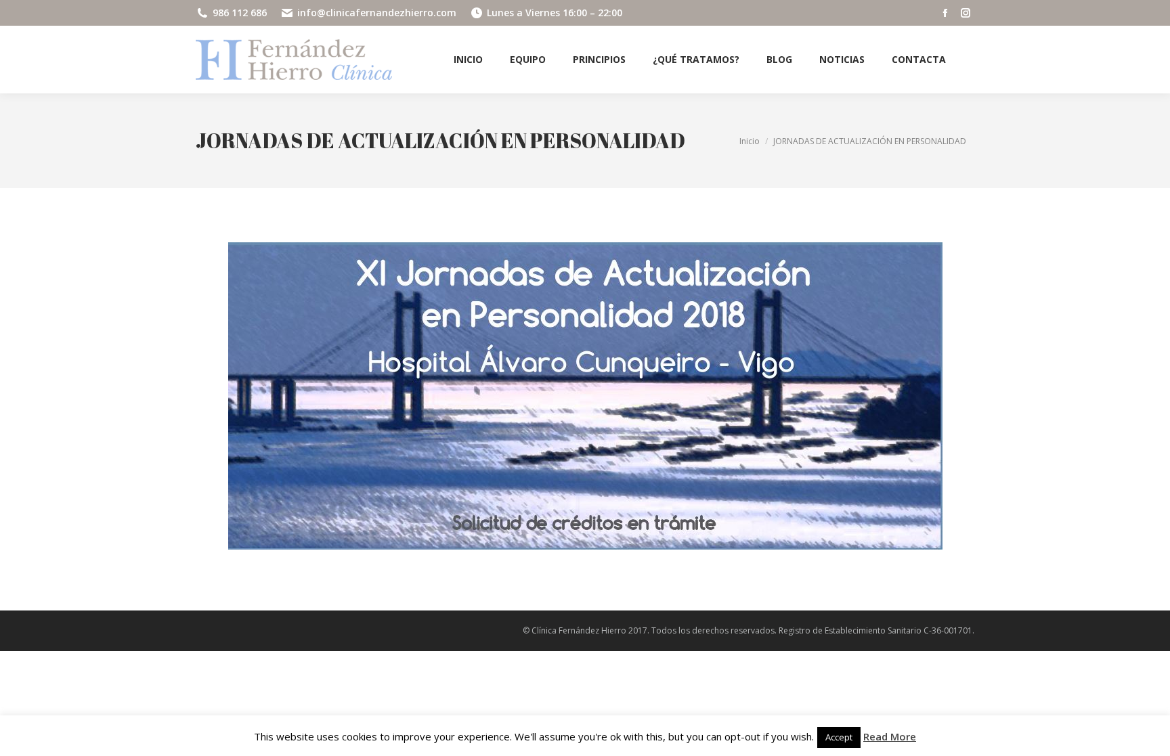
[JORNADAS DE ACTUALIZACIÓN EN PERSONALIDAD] (585, 396)
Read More (889, 736)
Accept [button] (838, 737)
